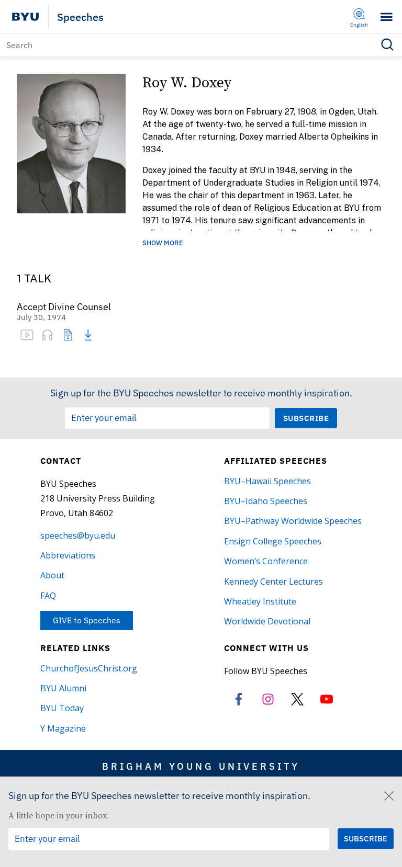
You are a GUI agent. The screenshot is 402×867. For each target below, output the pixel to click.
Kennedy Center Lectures (273, 581)
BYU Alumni (63, 688)
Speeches (80, 17)
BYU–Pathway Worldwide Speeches (293, 521)
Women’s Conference (266, 561)
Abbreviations (67, 555)
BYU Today (62, 708)
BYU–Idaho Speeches (265, 501)
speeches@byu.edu (77, 535)
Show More (162, 243)
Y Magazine (63, 728)
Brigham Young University (201, 766)
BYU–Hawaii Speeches (267, 481)
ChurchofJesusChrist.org (88, 668)
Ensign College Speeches (272, 541)
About (52, 575)
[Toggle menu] (386, 17)
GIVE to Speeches (86, 620)
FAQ (48, 595)
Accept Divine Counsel (64, 307)
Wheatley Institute (260, 601)
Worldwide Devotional (267, 621)
